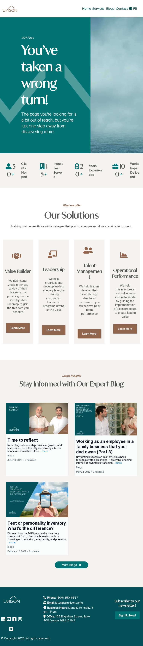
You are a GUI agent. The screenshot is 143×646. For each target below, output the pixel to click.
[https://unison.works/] (10, 8)
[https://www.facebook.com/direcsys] (15, 621)
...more (44, 451)
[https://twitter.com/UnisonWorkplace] (12, 629)
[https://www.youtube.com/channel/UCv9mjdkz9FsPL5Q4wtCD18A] (9, 621)
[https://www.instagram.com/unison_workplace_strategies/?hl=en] (20, 621)
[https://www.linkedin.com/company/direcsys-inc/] (4, 621)
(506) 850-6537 (67, 598)
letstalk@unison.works (69, 603)
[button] (37, 439)
